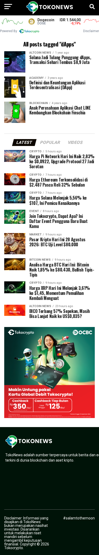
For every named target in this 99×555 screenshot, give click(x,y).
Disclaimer (91, 31)
